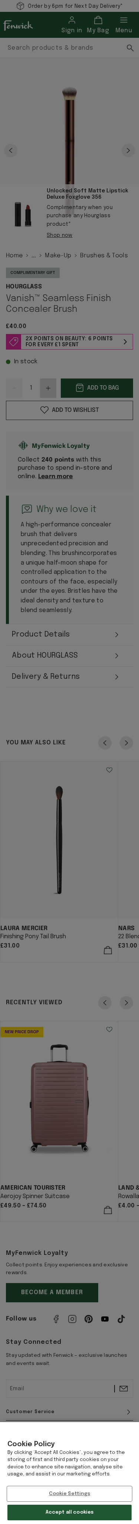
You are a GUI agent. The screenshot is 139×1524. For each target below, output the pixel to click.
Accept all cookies (69, 1512)
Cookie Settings (69, 1493)
